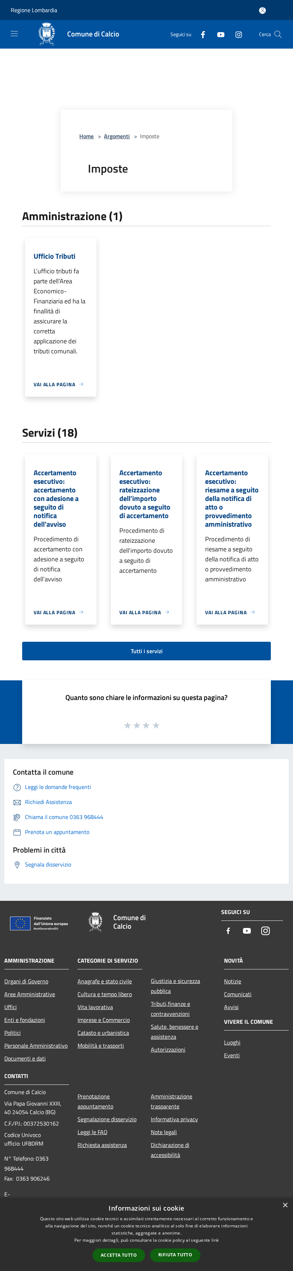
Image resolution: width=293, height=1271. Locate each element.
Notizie (232, 981)
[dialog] (146, 1234)
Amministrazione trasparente (171, 1101)
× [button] (285, 1205)
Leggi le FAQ (93, 1132)
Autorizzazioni (168, 1049)
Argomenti (117, 136)
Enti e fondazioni (24, 1020)
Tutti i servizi (147, 651)
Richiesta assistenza (102, 1145)
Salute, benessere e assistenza (174, 1031)
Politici (12, 1032)
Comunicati (238, 994)
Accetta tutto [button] (119, 1255)
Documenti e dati (25, 1058)
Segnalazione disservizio (107, 1119)
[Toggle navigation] (14, 33)
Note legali (164, 1132)
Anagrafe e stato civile (105, 981)
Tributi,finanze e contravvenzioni (170, 1008)
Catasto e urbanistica (103, 1032)
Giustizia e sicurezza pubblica (175, 986)
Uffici (10, 1007)
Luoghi (232, 1042)
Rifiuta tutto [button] (175, 1255)
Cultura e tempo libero (105, 994)
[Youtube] (218, 34)
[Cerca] (278, 34)
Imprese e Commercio (104, 1020)
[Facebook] (200, 34)
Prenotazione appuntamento (95, 1101)
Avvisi (231, 1007)
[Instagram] (236, 34)
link (215, 1240)
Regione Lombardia (34, 10)
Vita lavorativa (95, 1007)
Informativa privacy (174, 1119)
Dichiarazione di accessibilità (170, 1150)
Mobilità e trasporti (101, 1045)
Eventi (232, 1055)
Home (86, 136)
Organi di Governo (26, 981)
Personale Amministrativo (36, 1045)
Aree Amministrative (29, 994)
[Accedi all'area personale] (262, 10)
